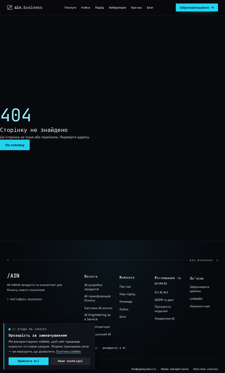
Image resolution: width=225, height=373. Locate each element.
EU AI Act (161, 292)
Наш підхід (127, 294)
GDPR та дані (164, 300)
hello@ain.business (24, 299)
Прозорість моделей (163, 309)
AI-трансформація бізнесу (97, 298)
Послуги (70, 7)
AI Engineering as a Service (97, 317)
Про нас (136, 7)
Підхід (99, 7)
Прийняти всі (28, 361)
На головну (14, 144)
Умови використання (175, 369)
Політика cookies (205, 369)
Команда (126, 301)
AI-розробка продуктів (93, 287)
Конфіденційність (144, 369)
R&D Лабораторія (97, 327)
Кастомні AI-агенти (98, 308)
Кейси (85, 7)
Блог (150, 7)
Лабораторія (117, 7)
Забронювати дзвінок (199, 289)
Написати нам (200, 306)
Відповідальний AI (97, 334)
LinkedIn (196, 299)
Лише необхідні (70, 361)
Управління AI (165, 318)
